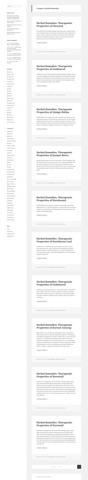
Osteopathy (9, 200)
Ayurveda (9, 143)
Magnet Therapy (11, 184)
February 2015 (10, 117)
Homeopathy (10, 176)
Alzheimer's (9, 136)
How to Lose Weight (11, 179)
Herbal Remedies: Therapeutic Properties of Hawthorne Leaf (54, 240)
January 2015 (10, 119)
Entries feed (10, 231)
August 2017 (10, 86)
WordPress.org (10, 236)
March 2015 (9, 115)
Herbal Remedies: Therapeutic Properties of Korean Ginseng (54, 326)
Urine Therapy (10, 217)
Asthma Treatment (11, 141)
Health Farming (10, 169)
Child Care (9, 153)
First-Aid (9, 167)
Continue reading (42, 42)
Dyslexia (9, 162)
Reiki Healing (10, 210)
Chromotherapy (10, 155)
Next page (79, 467)
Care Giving (9, 150)
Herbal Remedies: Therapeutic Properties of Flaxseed (54, 24)
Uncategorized (10, 215)
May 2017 (9, 91)
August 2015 (10, 107)
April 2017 (9, 93)
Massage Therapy (11, 186)
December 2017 (10, 76)
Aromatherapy (10, 138)
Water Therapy (10, 219)
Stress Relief (10, 212)
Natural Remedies (11, 196)
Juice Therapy (10, 181)
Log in (8, 229)
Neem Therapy (10, 198)
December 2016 (10, 103)
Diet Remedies (10, 160)
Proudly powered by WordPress (44, 476)
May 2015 (9, 112)
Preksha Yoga (10, 207)
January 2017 (10, 100)
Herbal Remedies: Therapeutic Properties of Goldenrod (54, 68)
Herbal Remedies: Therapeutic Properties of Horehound (54, 199)
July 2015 (9, 110)
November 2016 (10, 105)
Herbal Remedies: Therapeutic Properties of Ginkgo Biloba (54, 111)
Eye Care (9, 164)
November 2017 (10, 79)
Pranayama (9, 203)
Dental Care (9, 157)
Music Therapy (10, 193)
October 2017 (10, 81)
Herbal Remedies (11, 172)
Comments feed (10, 233)
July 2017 (9, 88)
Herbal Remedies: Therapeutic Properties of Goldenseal (54, 283)
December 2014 (10, 122)
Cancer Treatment (11, 148)
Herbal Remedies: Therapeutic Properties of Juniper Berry (54, 154)
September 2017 (10, 84)
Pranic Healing (10, 205)
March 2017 (9, 96)
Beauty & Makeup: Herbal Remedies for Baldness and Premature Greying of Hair (13, 17)
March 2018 (9, 72)
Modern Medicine (11, 191)
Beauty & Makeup (11, 145)
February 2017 (10, 98)
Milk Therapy (10, 188)
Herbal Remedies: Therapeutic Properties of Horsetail (54, 375)
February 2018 (10, 74)
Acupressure (10, 131)
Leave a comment (61, 51)
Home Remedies (10, 174)
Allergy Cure (10, 133)
